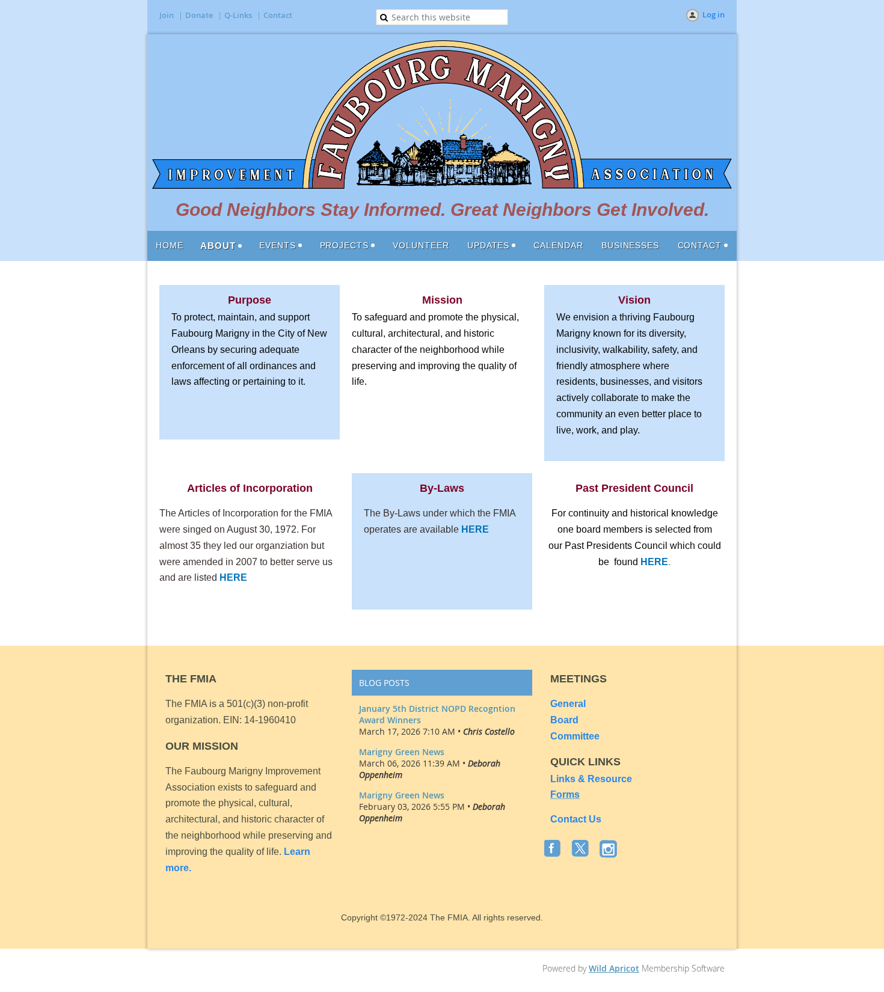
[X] (581, 849)
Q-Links (238, 15)
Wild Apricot (614, 968)
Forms (565, 794)
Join (166, 15)
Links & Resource (591, 779)
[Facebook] (553, 849)
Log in (713, 14)
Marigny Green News (401, 752)
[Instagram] (609, 849)
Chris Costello (489, 731)
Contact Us (575, 819)
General (569, 704)
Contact (277, 15)
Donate (199, 15)
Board (564, 720)
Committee (575, 736)
